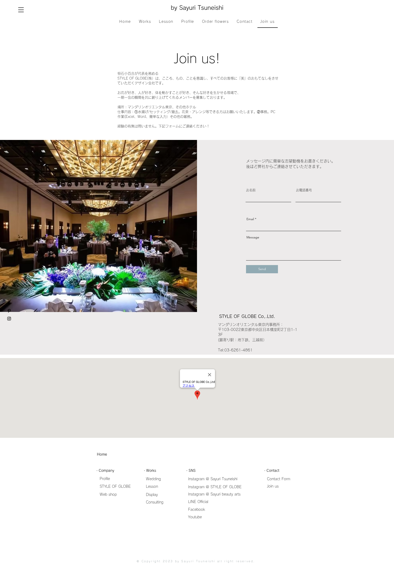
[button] (21, 10)
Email (250, 219)
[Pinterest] (9, 310)
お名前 (251, 190)
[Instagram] (9, 318)
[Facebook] (9, 303)
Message (252, 237)
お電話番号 (304, 190)
